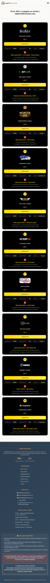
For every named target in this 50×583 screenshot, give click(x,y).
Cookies (44, 579)
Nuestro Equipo (23, 471)
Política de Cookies (24, 481)
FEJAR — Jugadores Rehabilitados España (24, 513)
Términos (40, 579)
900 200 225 (22, 514)
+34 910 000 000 (22, 500)
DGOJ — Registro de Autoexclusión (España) (25, 519)
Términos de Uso (24, 479)
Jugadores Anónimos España (21, 517)
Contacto (22, 483)
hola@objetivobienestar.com (25, 492)
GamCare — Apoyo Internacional (22, 524)
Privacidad (35, 579)
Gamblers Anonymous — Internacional (23, 527)
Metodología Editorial (24, 474)
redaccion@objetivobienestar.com (26, 495)
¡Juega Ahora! (25, 43)
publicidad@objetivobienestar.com (26, 497)
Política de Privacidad (25, 476)
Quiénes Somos (23, 469)
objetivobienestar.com (8, 451)
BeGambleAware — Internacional (22, 522)
